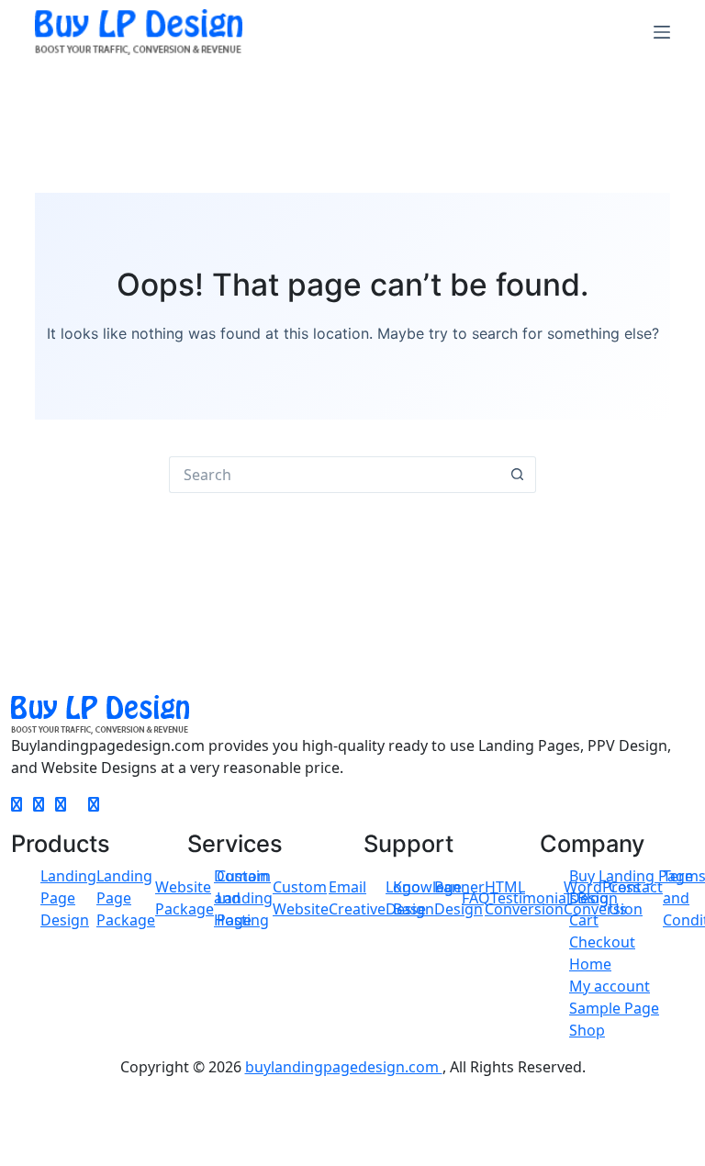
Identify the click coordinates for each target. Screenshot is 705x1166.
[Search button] (517, 474)
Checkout (602, 942)
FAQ (476, 898)
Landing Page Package (125, 898)
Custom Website (301, 898)
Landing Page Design (68, 898)
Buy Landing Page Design (631, 887)
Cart (584, 920)
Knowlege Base (427, 898)
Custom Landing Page (245, 898)
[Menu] (662, 32)
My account (609, 986)
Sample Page (614, 1008)
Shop (587, 1030)
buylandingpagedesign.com (343, 1067)
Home (590, 964)
